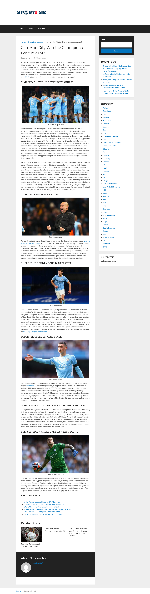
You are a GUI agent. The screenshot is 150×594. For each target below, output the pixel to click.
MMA (105, 193)
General (106, 162)
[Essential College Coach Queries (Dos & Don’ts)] (31, 534)
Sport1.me (19, 591)
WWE (31, 29)
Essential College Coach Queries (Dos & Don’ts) (30, 545)
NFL (104, 206)
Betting (105, 127)
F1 (104, 152)
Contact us (43, 29)
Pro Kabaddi (107, 219)
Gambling (106, 158)
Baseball (106, 117)
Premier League (109, 215)
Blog (104, 130)
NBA (104, 200)
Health (105, 168)
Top (104, 234)
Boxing (105, 133)
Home (21, 29)
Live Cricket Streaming (111, 187)
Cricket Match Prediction (112, 143)
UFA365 (27, 77)
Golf (104, 165)
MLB (104, 190)
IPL (104, 174)
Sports (105, 225)
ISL (104, 177)
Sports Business (109, 228)
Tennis (105, 231)
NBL (104, 203)
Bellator (106, 124)
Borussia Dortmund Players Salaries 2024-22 (55, 530)
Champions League (110, 136)
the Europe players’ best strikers (35, 332)
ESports (106, 149)
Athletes (106, 108)
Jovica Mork (26, 58)
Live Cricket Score (110, 184)
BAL (104, 114)
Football (106, 155)
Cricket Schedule (109, 146)
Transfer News (108, 237)
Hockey (106, 171)
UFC (104, 241)
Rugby (105, 222)
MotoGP (106, 196)
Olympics (106, 209)
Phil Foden (30, 386)
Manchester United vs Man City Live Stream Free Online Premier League (78, 532)
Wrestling (106, 244)
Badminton (107, 111)
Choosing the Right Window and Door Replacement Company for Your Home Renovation (117, 68)
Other (105, 212)
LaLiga (105, 181)
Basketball (107, 121)
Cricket (105, 140)
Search (104, 39)
